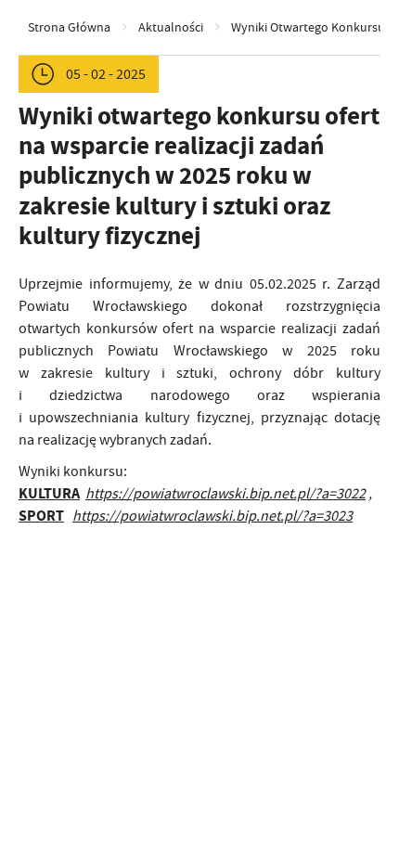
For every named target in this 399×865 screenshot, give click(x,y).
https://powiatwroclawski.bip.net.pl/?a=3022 (225, 493)
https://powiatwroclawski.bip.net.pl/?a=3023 (212, 516)
